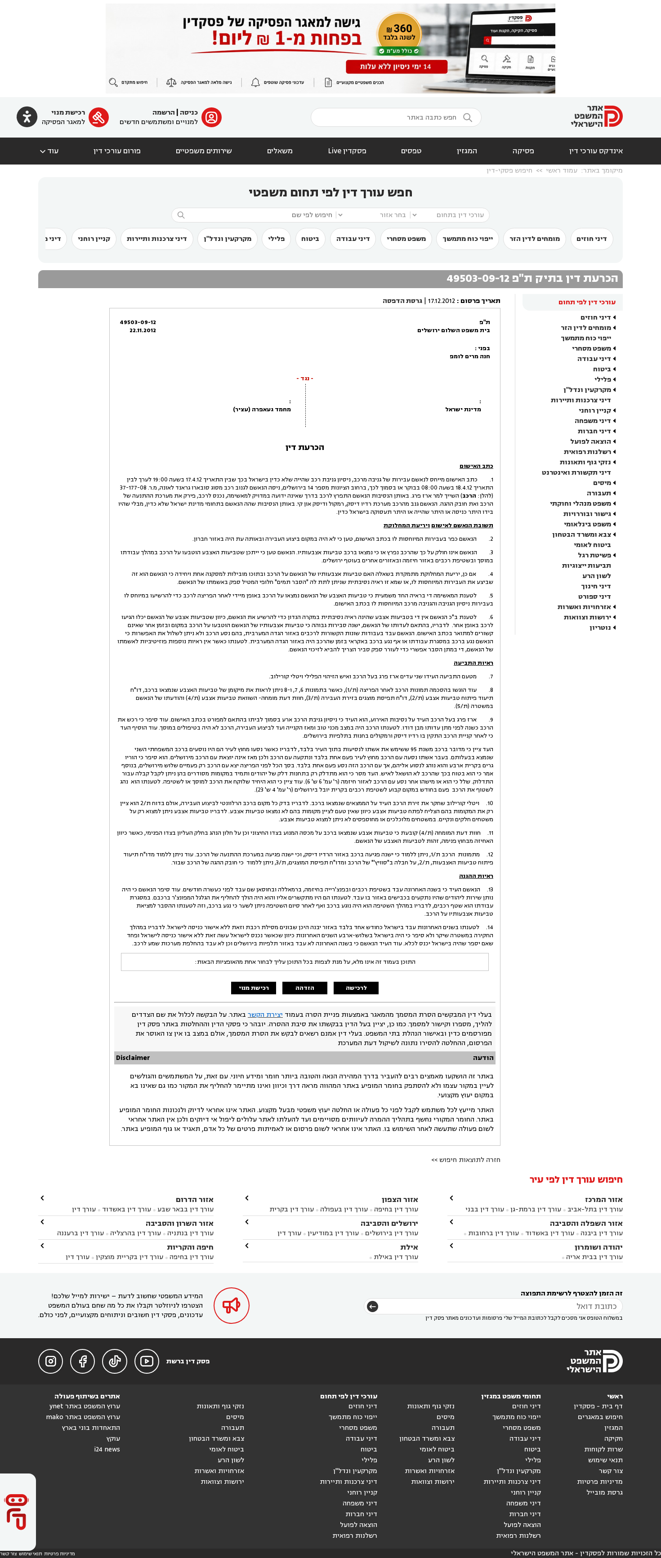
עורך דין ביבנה (602, 1233)
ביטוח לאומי (592, 545)
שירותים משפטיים (204, 151)
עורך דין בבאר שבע (185, 1209)
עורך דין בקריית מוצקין (129, 1257)
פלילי (276, 239)
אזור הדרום (195, 1199)
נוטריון (600, 627)
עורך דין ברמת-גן (535, 1209)
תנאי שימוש (605, 1460)
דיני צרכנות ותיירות (157, 239)
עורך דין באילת (396, 1257)
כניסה (189, 112)
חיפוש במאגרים (600, 1417)
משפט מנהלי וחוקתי (580, 503)
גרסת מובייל (604, 1492)
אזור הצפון (400, 1199)
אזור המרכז (604, 1199)
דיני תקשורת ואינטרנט (576, 472)
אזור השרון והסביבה (180, 1223)
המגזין (467, 151)
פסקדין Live (347, 151)
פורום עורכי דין (117, 151)
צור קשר (611, 1471)
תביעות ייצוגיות (586, 565)
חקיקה (613, 1438)
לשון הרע (596, 576)
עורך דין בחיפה (396, 1209)
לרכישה (356, 988)
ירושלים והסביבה (389, 1223)
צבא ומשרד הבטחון (581, 534)
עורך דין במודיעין (333, 1233)
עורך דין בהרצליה (135, 1233)
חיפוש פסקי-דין (509, 170)
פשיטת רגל (594, 555)
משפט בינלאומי (587, 524)
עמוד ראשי (561, 170)
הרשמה (163, 112)
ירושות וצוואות (587, 617)
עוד (48, 151)
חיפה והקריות (190, 1247)
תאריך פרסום (480, 301)
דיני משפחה (593, 421)
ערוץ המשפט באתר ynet (84, 1406)
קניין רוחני (94, 239)
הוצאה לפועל (590, 441)
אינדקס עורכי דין (596, 151)
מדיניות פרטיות (600, 1482)
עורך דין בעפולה (343, 1209)
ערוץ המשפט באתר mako (83, 1417)
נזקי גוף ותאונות (585, 462)
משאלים (280, 151)
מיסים (602, 483)
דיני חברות (594, 431)
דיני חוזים (591, 239)
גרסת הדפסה (402, 301)
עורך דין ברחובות (493, 1233)
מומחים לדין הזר (534, 239)
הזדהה (304, 988)
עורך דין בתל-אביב (595, 1209)
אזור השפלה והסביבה (586, 1223)
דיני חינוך (596, 586)
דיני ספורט (594, 596)
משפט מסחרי (406, 239)
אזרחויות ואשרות (584, 607)
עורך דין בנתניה (190, 1233)
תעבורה (599, 493)
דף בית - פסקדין (598, 1406)
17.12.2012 (441, 301)
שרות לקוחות (603, 1449)
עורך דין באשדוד (549, 1233)
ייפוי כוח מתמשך (467, 239)
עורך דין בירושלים (391, 1233)
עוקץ (113, 1438)
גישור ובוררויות (587, 514)
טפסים (411, 151)
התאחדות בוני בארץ (91, 1428)
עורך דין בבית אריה (594, 1257)
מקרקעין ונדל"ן (227, 239)
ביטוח (310, 239)
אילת (409, 1247)
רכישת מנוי (68, 112)
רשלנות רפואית (587, 452)
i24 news (107, 1449)
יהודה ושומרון (599, 1247)
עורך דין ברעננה (80, 1233)
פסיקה (523, 151)
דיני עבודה (353, 239)
